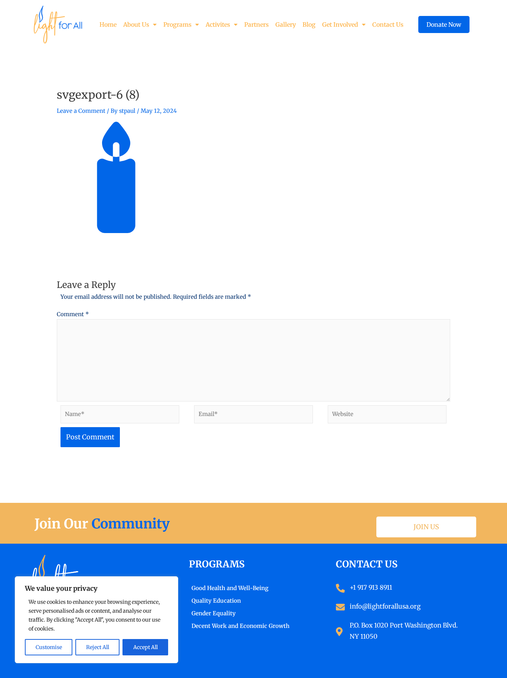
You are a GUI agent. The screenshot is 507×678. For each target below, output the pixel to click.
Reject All (97, 647)
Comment (73, 314)
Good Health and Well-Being (230, 588)
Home (108, 24)
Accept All (145, 647)
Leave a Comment (81, 110)
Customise (49, 647)
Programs (177, 24)
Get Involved (340, 24)
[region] (96, 619)
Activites (218, 24)
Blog (308, 24)
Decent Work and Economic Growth (241, 625)
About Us (136, 24)
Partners (256, 24)
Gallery (285, 24)
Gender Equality (214, 613)
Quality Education (216, 600)
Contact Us (387, 24)
